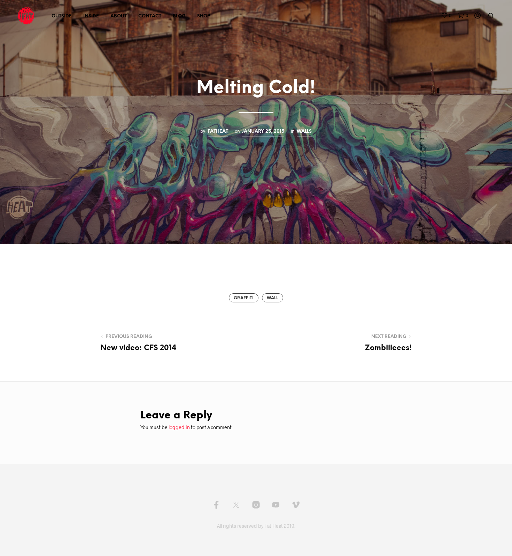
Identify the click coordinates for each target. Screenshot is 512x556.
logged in (179, 427)
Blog (179, 16)
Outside (62, 16)
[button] (446, 15)
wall (272, 298)
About (118, 16)
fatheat (218, 131)
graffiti (244, 298)
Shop (203, 16)
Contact (149, 16)
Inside (91, 16)
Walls (304, 131)
